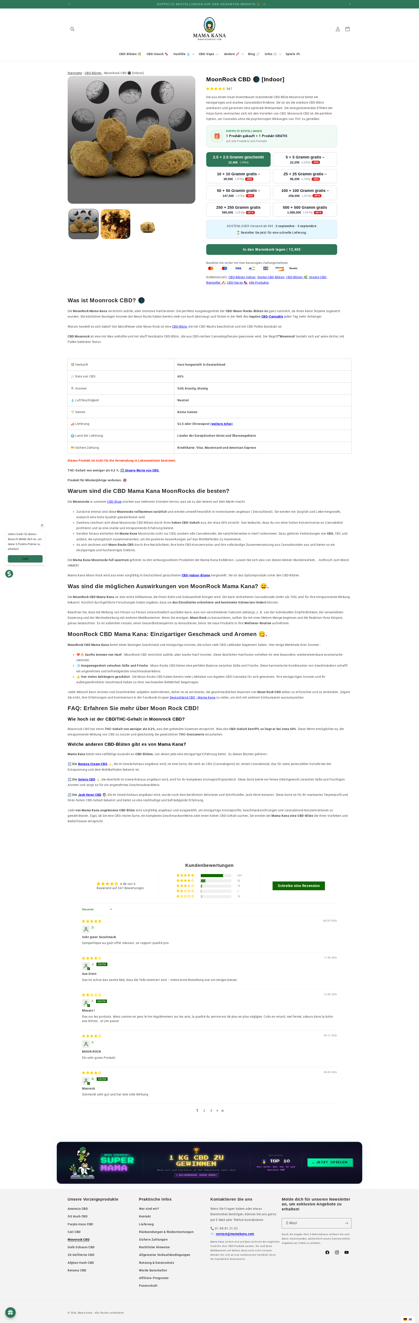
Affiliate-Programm (154, 1278)
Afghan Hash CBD (81, 1262)
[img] (91, 921)
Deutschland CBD (182, 697)
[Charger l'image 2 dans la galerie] (115, 224)
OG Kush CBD (78, 1216)
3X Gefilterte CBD (81, 1255)
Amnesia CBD (78, 1208)
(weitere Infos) (221, 424)
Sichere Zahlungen (153, 1239)
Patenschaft (148, 1285)
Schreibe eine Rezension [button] (299, 886)
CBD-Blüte (179, 326)
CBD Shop (114, 501)
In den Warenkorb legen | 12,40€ (272, 249)
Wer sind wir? (149, 1208)
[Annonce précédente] (69, 4)
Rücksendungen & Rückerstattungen (166, 1232)
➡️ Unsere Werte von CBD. (139, 470)
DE (410, 1319)
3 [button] (211, 1110)
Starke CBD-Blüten (270, 277)
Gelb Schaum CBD (81, 1247)
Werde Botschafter (153, 1270)
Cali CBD (74, 1232)
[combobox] (408, 1319)
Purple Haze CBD (80, 1224)
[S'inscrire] (346, 1223)
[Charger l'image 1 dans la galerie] (83, 224)
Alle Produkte (259, 282)
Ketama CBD (77, 1270)
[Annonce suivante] (350, 4)
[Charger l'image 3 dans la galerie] (147, 224)
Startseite (75, 73)
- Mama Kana (206, 697)
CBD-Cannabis (272, 316)
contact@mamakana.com (235, 1234)
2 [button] (204, 1110)
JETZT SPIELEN (331, 1162)
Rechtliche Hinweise (154, 1247)
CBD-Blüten (93, 73)
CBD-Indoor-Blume (196, 575)
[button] (72, 29)
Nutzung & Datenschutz (156, 1262)
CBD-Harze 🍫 (237, 282)
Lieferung (146, 1224)
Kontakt (145, 1216)
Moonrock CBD (78, 1239)
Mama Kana (85, 1312)
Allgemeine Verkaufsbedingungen (164, 1255)
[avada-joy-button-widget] (10, 1312)
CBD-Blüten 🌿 (296, 277)
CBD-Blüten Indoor (242, 277)
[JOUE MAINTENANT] (209, 1163)
